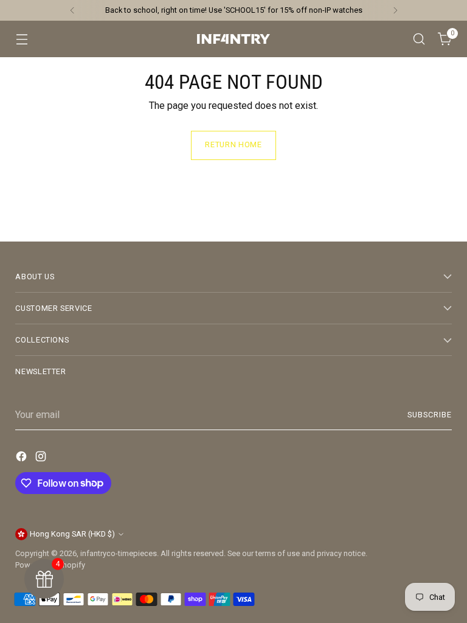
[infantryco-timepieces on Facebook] (22, 458)
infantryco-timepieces (118, 553)
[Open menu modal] (21, 39)
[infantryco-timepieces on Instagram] (42, 458)
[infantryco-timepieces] (233, 39)
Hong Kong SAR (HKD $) (72, 533)
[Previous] (72, 10)
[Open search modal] (419, 39)
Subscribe (429, 414)
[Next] (395, 10)
